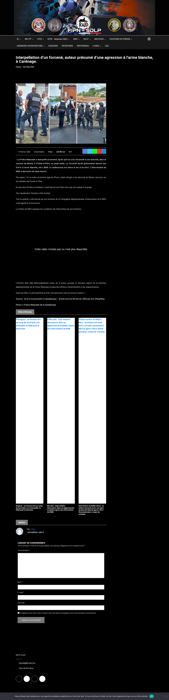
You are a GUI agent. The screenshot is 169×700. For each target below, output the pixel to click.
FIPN (39, 39)
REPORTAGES (83, 46)
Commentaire (24, 550)
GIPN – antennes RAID (57, 39)
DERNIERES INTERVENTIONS (30, 46)
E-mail (21, 592)
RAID (75, 39)
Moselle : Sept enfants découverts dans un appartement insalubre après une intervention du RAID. (60, 509)
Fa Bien (33, 529)
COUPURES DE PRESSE (119, 39)
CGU (107, 46)
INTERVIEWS (67, 46)
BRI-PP (28, 39)
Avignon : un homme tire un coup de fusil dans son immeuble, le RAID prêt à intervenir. (29, 508)
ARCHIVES (99, 39)
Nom (20, 582)
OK (151, 696)
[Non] (166, 696)
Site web (21, 603)
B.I (18, 39)
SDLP (86, 39)
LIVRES (96, 46)
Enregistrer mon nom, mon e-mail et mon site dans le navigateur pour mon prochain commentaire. (58, 613)
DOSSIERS (53, 46)
